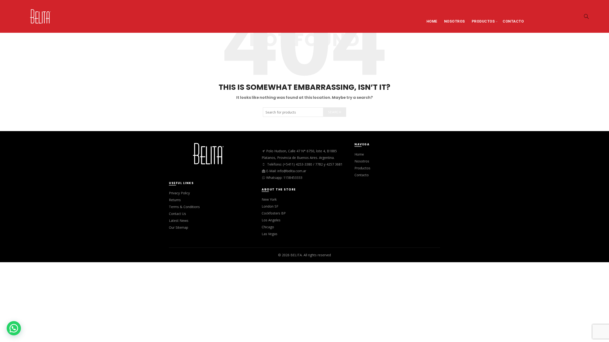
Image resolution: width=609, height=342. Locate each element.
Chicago (268, 227)
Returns (175, 200)
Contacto (361, 175)
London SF (270, 206)
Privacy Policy (179, 193)
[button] (14, 328)
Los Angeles (271, 220)
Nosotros (361, 161)
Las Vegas (269, 234)
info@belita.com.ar (291, 171)
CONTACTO (513, 21)
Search (334, 112)
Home (359, 154)
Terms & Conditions (184, 206)
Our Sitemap (178, 227)
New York (269, 199)
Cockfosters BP (274, 213)
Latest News (178, 220)
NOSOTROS (454, 21)
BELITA (296, 255)
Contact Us (177, 213)
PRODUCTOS (483, 21)
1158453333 (292, 177)
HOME (432, 21)
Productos (362, 168)
